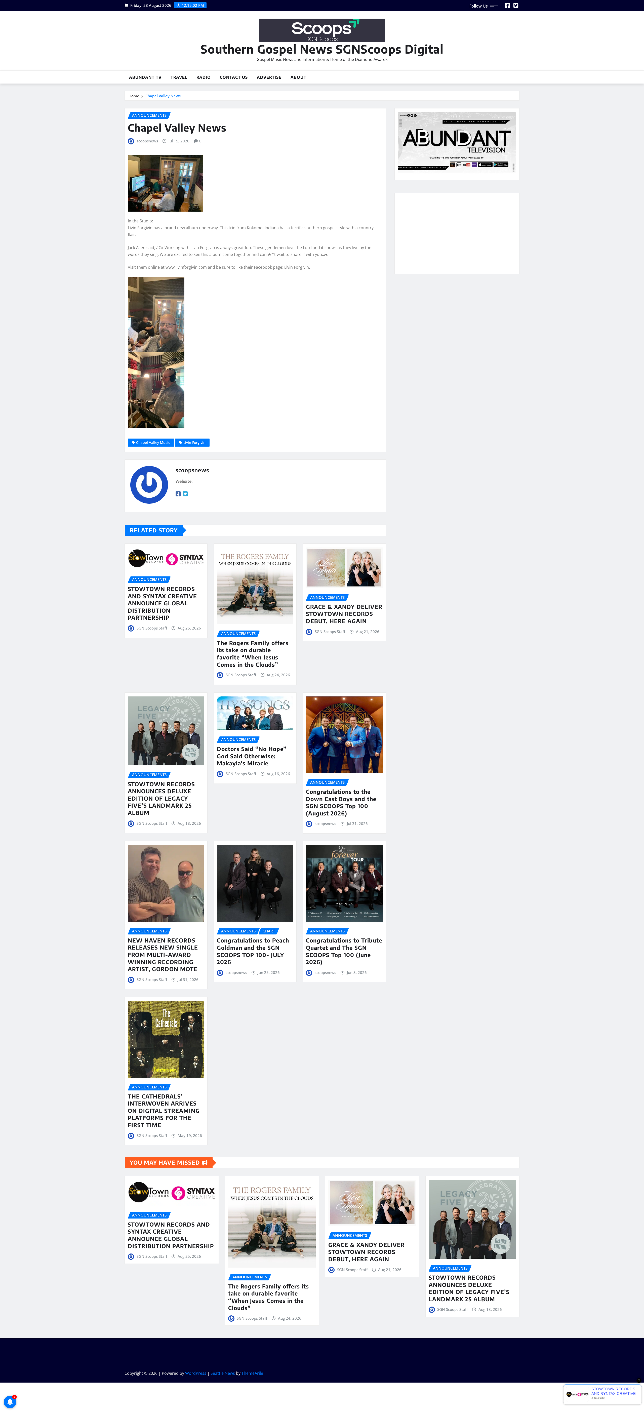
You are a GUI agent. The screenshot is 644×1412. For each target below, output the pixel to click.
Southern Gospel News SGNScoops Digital (322, 49)
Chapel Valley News (163, 95)
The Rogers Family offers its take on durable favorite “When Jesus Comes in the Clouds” (253, 653)
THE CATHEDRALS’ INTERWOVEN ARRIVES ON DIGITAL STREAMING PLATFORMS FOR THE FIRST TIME (164, 1110)
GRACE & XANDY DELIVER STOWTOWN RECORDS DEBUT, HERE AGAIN (344, 613)
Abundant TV (145, 77)
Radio (203, 77)
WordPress (195, 1373)
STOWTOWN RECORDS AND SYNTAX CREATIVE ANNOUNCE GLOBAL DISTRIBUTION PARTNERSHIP (162, 603)
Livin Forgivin (194, 442)
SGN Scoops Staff (152, 628)
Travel (179, 77)
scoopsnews (147, 140)
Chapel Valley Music (153, 442)
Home (134, 95)
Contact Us (234, 77)
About (298, 77)
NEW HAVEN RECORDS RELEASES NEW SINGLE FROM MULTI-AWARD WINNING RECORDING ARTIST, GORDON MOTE (163, 954)
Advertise (269, 77)
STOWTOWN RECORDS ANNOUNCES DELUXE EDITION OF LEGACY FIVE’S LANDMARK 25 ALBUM (161, 798)
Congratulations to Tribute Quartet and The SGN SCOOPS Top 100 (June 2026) (344, 951)
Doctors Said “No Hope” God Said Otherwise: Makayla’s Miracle (252, 756)
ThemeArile (252, 1373)
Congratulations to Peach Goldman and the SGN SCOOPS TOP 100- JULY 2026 (253, 951)
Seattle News (223, 1373)
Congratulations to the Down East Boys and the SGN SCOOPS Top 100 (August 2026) (341, 802)
